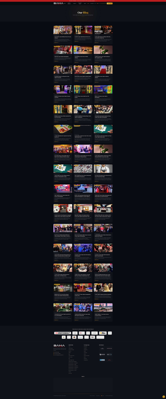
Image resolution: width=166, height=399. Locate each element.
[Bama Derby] (102, 348)
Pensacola (85, 358)
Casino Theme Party (71, 355)
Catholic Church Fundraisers (73, 361)
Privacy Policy (98, 395)
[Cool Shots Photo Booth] (109, 355)
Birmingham (85, 346)
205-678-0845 (104, 3)
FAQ (69, 358)
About (85, 3)
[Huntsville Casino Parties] (109, 348)
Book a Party (110, 3)
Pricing (74, 3)
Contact (70, 371)
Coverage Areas (80, 3)
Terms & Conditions (92, 395)
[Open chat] (164, 397)
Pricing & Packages (71, 349)
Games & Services (69, 3)
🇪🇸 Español (98, 3)
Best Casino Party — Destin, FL (73, 368)
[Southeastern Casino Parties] (102, 355)
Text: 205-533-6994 (57, 353)
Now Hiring (94, 3)
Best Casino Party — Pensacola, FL (73, 367)
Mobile (85, 351)
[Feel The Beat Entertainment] (109, 360)
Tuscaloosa (85, 352)
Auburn (85, 354)
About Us (70, 351)
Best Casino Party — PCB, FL (72, 370)
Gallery (92, 3)
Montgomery (85, 349)
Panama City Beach (86, 355)
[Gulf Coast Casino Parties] (102, 360)
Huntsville (85, 348)
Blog (88, 3)
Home (65, 3)
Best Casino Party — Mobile (72, 364)
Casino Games (71, 348)
